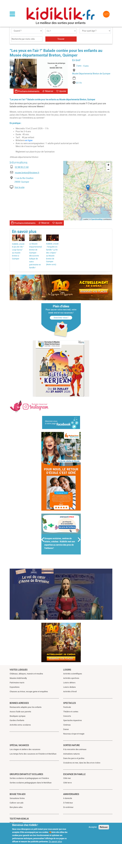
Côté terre (67, 783)
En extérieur (68, 807)
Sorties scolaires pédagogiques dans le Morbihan (30, 783)
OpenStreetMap (97, 219)
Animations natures (71, 754)
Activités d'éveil (70, 691)
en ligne (28, 140)
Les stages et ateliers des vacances (25, 749)
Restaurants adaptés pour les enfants (26, 707)
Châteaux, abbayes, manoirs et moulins (26, 674)
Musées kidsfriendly (18, 678)
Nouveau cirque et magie (73, 734)
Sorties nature (71, 745)
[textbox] (61, 31)
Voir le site (19, 187)
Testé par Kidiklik (19, 819)
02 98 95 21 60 (22, 167)
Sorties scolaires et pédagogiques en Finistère (29, 778)
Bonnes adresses (19, 703)
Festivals (67, 707)
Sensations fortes (17, 798)
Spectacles (69, 703)
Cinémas (67, 725)
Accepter (93, 827)
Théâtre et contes (70, 711)
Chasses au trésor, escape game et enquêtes (29, 691)
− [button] (108, 169)
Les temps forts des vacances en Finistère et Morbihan (33, 754)
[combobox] (61, 30)
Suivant (79, 539)
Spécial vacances (19, 745)
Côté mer (67, 778)
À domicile (67, 798)
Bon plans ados (16, 807)
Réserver (49, 91)
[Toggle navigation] (12, 14)
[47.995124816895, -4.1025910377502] (88, 188)
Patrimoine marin (17, 682)
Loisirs (67, 670)
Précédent (42, 539)
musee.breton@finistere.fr (27, 172)
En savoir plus (55, 841)
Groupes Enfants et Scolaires (26, 774)
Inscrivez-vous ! (61, 317)
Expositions (14, 687)
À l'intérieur (68, 803)
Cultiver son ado (16, 803)
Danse (66, 729)
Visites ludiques (19, 670)
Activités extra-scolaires (20, 725)
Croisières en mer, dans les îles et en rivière (81, 763)
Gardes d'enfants (17, 720)
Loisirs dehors (69, 682)
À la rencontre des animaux (74, 749)
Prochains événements (28, 91)
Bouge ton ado (18, 794)
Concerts (67, 716)
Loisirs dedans (69, 687)
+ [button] (108, 165)
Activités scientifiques (72, 674)
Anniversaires (71, 794)
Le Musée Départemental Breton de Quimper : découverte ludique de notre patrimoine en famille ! (35, 256)
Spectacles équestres (72, 720)
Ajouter (62, 91)
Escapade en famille (74, 774)
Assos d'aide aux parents (20, 711)
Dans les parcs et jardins (73, 758)
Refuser (104, 827)
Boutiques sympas (17, 716)
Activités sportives (71, 678)
